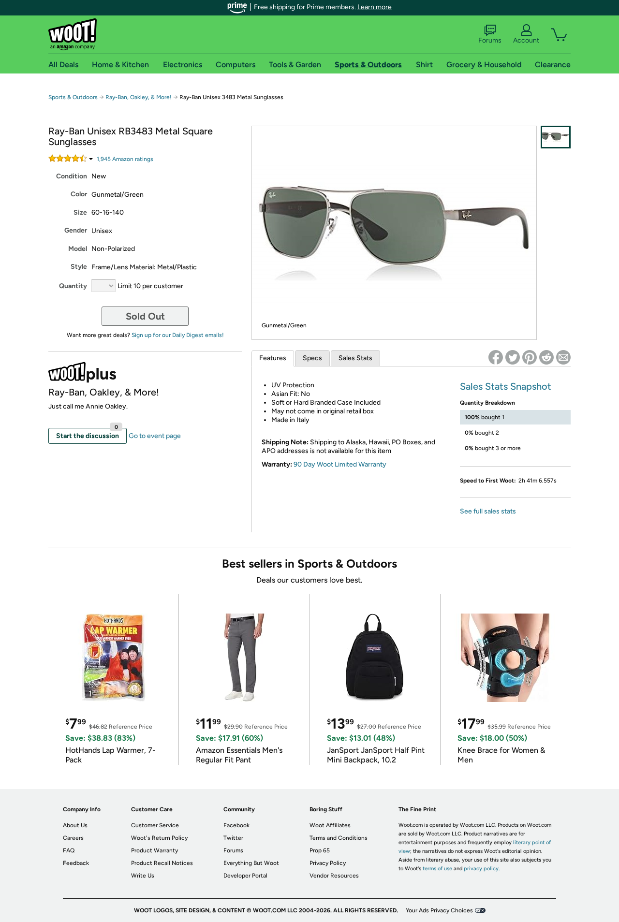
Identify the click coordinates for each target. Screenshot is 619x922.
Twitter (233, 837)
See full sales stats (488, 511)
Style (79, 267)
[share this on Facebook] (495, 357)
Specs (312, 358)
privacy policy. (482, 868)
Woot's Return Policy (159, 837)
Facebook (236, 825)
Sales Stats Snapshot (505, 386)
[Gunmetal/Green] (556, 137)
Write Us (142, 875)
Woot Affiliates (330, 825)
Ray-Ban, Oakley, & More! (138, 97)
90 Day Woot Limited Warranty (340, 464)
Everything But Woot (251, 863)
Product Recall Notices (162, 863)
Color (79, 194)
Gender (75, 230)
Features (272, 358)
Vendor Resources (334, 875)
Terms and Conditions (339, 837)
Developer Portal (245, 875)
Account (526, 40)
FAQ (68, 850)
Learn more (374, 7)
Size (80, 212)
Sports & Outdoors (73, 97)
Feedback (76, 863)
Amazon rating (125, 159)
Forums (489, 40)
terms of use (437, 868)
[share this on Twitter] (512, 357)
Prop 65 (320, 850)
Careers (73, 837)
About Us (75, 825)
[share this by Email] (563, 357)
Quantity (73, 286)
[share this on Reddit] (546, 357)
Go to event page (155, 436)
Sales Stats (355, 358)
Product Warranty (154, 850)
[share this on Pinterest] (529, 357)
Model (77, 249)
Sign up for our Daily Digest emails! (178, 335)
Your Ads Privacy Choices (439, 910)
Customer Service (155, 825)
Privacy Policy (328, 863)
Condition (71, 176)
